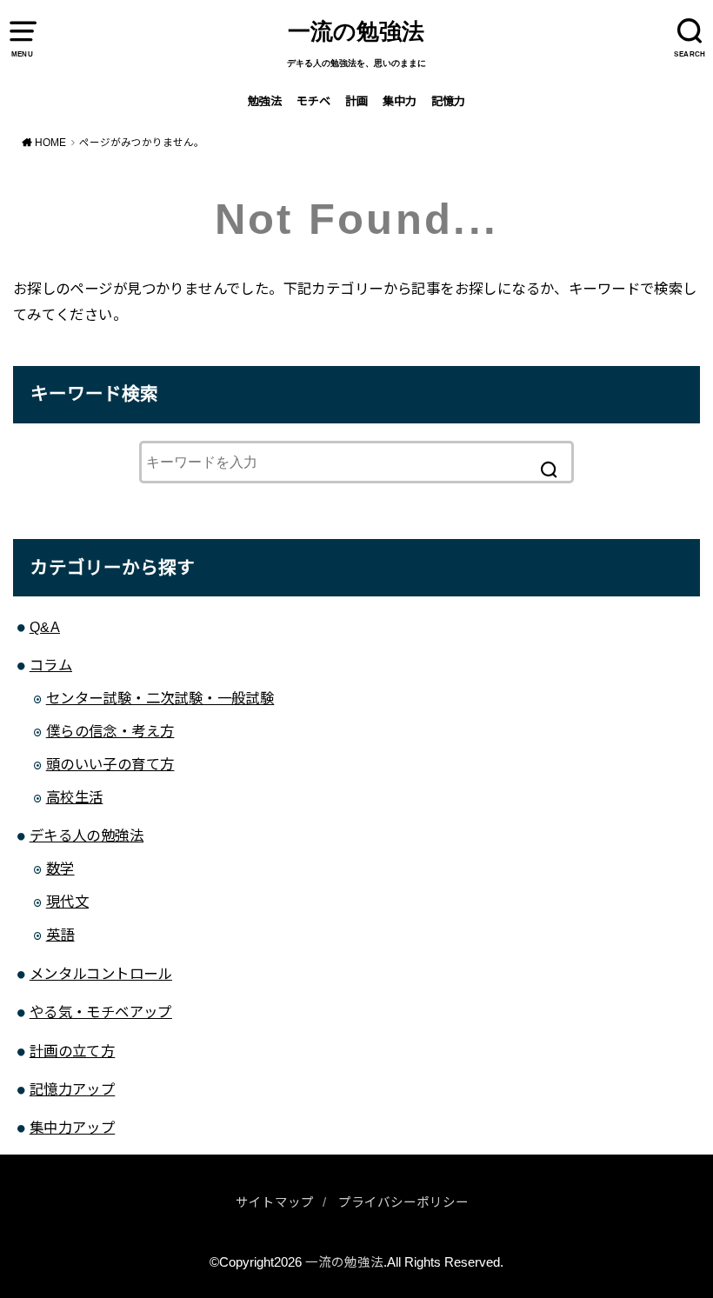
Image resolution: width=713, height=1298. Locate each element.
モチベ (313, 101)
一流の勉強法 (356, 31)
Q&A (45, 627)
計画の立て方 (72, 1051)
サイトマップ (275, 1202)
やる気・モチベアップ (101, 1012)
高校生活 (74, 797)
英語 (60, 934)
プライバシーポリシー (403, 1202)
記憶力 (448, 101)
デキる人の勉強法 (86, 835)
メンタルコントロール (101, 974)
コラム (51, 665)
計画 (356, 101)
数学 (60, 868)
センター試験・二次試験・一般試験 (160, 698)
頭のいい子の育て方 (110, 764)
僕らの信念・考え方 (110, 731)
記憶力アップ (72, 1089)
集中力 (399, 101)
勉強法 (265, 101)
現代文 (67, 901)
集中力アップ (72, 1127)
